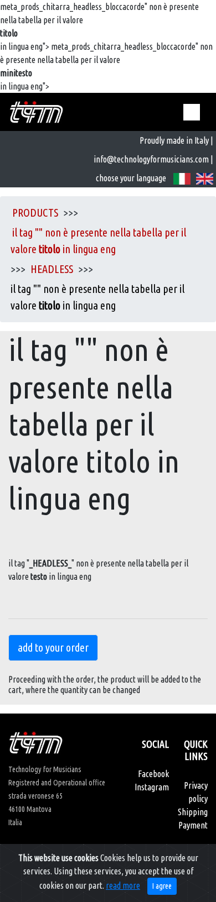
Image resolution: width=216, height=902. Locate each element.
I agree (162, 886)
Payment (193, 825)
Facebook (153, 774)
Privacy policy (196, 792)
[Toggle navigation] (191, 112)
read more (123, 885)
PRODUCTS (35, 212)
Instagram (152, 787)
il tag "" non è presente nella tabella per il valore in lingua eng (98, 240)
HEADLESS (51, 269)
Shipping (193, 812)
